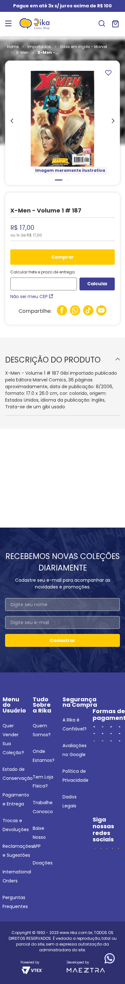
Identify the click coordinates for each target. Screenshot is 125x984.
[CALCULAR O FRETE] (97, 284)
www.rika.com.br (76, 932)
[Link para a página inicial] (13, 47)
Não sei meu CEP (29, 296)
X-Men (22, 52)
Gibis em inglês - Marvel (83, 46)
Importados (39, 46)
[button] (102, 24)
